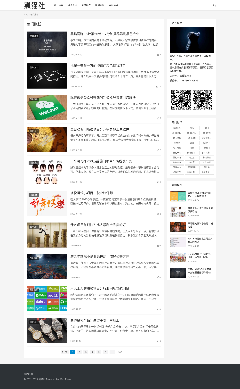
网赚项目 (192, 167)
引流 (192, 142)
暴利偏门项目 (193, 152)
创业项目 (58, 5)
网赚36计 (207, 162)
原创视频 (99, 5)
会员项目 (113, 5)
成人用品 (177, 148)
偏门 (207, 128)
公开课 (177, 142)
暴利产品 (177, 152)
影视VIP (206, 142)
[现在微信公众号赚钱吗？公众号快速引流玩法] (47, 107)
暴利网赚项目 (207, 152)
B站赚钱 (177, 128)
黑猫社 (42, 379)
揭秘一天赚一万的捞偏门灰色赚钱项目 (98, 66)
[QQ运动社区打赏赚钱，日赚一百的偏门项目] (178, 257)
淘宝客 (192, 157)
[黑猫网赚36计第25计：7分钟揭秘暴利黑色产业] (47, 44)
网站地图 (28, 373)
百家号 (192, 162)
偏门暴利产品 (178, 133)
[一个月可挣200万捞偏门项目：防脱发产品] (47, 171)
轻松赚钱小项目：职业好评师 (91, 193)
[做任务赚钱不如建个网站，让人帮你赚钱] (178, 196)
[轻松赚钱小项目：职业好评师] (47, 203)
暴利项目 (177, 157)
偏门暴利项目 (193, 133)
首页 (26, 14)
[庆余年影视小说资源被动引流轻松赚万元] (47, 266)
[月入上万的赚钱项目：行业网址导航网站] (47, 298)
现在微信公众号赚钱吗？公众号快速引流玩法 (103, 98)
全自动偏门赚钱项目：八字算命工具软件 (99, 129)
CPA (192, 128)
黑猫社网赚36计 (193, 172)
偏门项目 (192, 138)
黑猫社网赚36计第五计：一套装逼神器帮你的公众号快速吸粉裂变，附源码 (201, 272)
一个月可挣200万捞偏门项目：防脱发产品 (101, 161)
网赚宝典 (177, 167)
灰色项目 (177, 162)
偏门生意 (207, 133)
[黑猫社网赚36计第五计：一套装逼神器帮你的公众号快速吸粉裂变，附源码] (178, 273)
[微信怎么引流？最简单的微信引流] (178, 212)
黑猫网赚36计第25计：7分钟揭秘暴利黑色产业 (104, 34)
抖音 (192, 148)
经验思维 (72, 5)
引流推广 (86, 5)
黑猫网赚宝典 (207, 172)
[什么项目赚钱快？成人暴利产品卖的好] (47, 235)
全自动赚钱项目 (208, 138)
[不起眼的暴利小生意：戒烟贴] (178, 227)
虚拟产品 (177, 172)
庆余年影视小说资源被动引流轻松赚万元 (99, 257)
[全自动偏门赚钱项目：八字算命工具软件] (47, 139)
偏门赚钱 (177, 138)
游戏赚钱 (207, 157)
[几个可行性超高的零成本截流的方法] (178, 242)
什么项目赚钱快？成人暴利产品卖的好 (98, 225)
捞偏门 (207, 148)
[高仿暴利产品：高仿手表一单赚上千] (47, 330)
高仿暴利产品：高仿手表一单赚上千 (96, 320)
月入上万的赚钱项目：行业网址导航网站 (99, 288)
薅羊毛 (207, 167)
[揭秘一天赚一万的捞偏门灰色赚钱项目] (47, 76)
